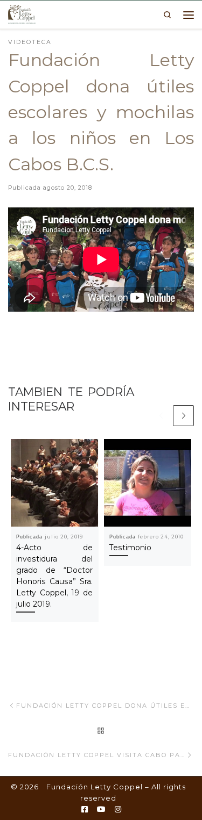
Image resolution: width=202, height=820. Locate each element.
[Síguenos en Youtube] (101, 810)
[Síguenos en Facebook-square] (84, 810)
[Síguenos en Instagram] (118, 810)
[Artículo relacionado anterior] (160, 415)
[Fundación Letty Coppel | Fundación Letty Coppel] (22, 13)
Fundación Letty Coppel (94, 786)
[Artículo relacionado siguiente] (183, 415)
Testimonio (130, 547)
